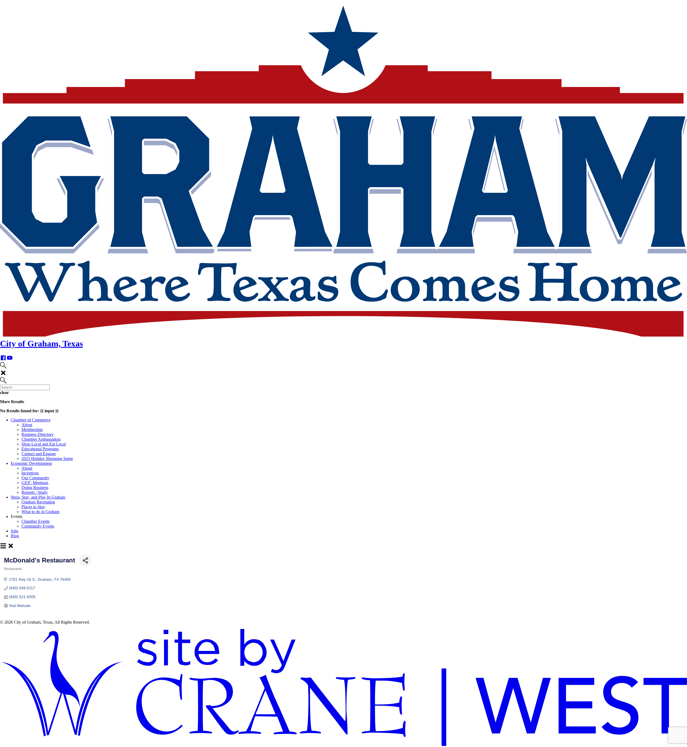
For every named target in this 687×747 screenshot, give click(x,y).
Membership (32, 429)
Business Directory (37, 434)
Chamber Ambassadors (41, 439)
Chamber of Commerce (30, 420)
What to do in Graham (40, 511)
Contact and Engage (38, 453)
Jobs (14, 531)
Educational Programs (40, 449)
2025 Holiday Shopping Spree (47, 458)
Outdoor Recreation (38, 502)
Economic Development (31, 463)
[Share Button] (85, 560)
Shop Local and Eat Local (43, 444)
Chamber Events (35, 521)
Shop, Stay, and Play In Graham (38, 497)
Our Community (35, 478)
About (26, 424)
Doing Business (34, 487)
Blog (15, 535)
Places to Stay (33, 507)
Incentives (30, 473)
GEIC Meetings (34, 482)
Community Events (37, 526)
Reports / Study (34, 492)
